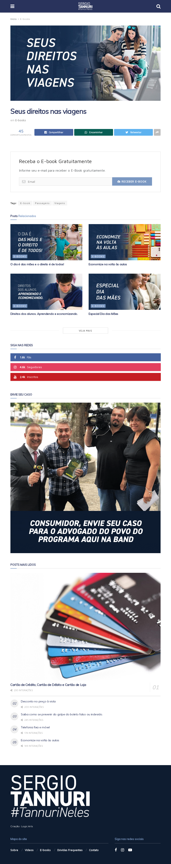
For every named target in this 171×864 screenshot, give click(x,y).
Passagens (42, 203)
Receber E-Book (134, 181)
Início (13, 18)
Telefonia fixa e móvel (35, 727)
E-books (25, 18)
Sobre (14, 850)
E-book (25, 203)
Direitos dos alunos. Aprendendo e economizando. (44, 314)
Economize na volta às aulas (108, 264)
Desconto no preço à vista (38, 701)
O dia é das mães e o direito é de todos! (37, 264)
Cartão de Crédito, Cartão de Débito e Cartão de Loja (48, 685)
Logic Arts (27, 826)
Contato (94, 850)
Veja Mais (85, 330)
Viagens (59, 203)
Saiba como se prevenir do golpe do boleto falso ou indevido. (62, 714)
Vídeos (29, 850)
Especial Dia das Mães (103, 314)
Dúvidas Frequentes (70, 850)
